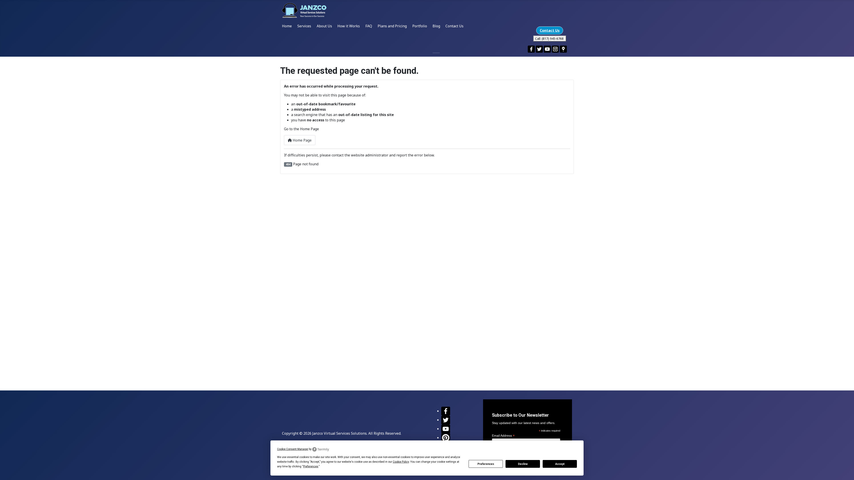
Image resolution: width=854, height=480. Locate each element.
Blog (436, 26)
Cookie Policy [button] (401, 461)
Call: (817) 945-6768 (549, 38)
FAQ (368, 26)
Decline (523, 464)
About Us (324, 26)
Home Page (302, 140)
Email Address (503, 436)
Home (287, 26)
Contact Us (454, 26)
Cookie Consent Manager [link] (292, 449)
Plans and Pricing (392, 26)
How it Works (348, 26)
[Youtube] (445, 428)
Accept (559, 464)
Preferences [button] (310, 466)
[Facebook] (445, 410)
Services (304, 26)
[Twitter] (445, 419)
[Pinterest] (445, 437)
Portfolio (419, 26)
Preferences (485, 464)
